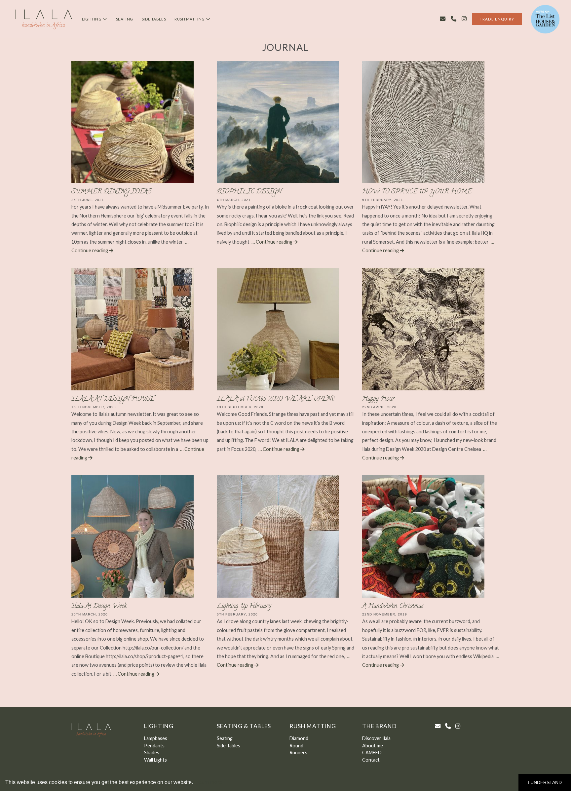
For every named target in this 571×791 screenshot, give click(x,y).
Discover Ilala (376, 738)
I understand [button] (545, 782)
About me (372, 745)
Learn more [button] (208, 782)
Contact (371, 760)
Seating (124, 19)
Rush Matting (190, 19)
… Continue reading (272, 242)
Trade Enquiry (497, 19)
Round (296, 745)
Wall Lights (155, 760)
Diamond (298, 738)
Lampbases (155, 738)
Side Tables (154, 19)
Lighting (92, 19)
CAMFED (372, 752)
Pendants (154, 745)
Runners (298, 752)
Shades (151, 752)
